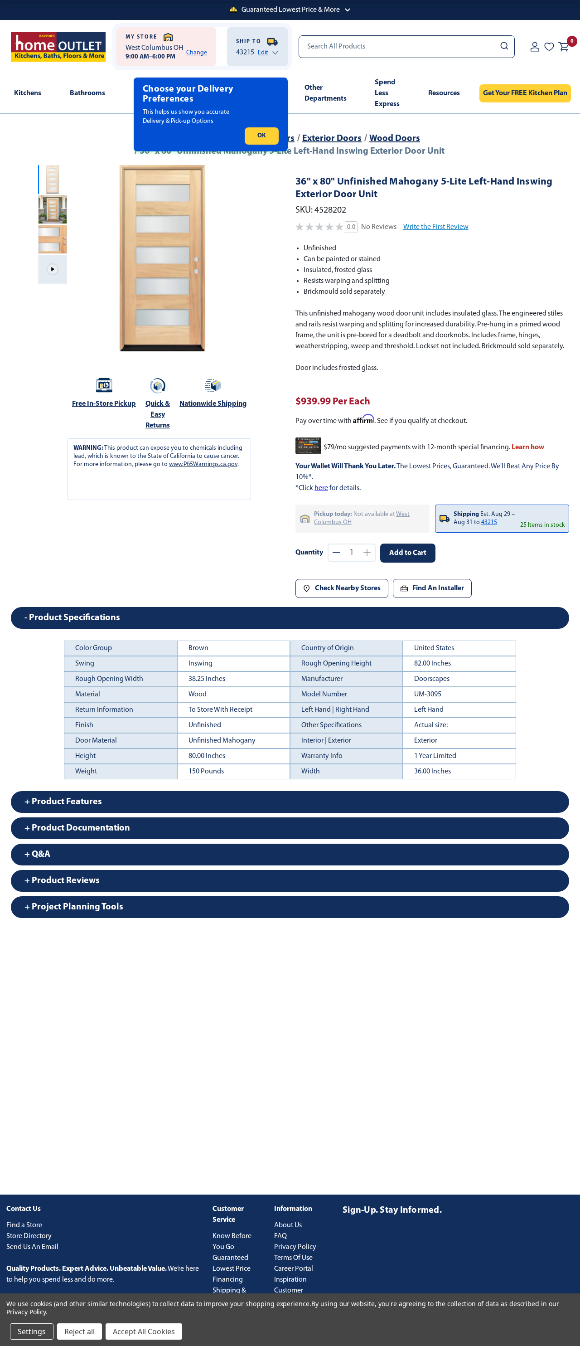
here (321, 488)
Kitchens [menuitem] (27, 93)
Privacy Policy (295, 1247)
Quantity (309, 552)
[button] (290, 10)
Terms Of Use (293, 1258)
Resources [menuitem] (444, 93)
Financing (228, 1279)
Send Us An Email (32, 1247)
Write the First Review (436, 227)
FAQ (280, 1236)
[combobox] (407, 46)
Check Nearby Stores (348, 588)
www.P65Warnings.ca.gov (203, 464)
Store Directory (29, 1236)
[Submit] (503, 47)
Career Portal (293, 1269)
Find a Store (24, 1225)
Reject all (79, 1331)
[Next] (243, 258)
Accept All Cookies (144, 1331)
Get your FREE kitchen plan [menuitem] (525, 93)
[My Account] (534, 46)
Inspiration (290, 1279)
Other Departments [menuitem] (325, 93)
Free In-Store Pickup (104, 404)
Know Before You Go (232, 1242)
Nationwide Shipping (212, 404)
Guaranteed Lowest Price (232, 1263)
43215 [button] (489, 522)
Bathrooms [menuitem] (87, 93)
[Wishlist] (549, 46)
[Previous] (81, 258)
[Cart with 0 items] (563, 46)
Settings (32, 1331)
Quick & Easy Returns (157, 414)
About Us (288, 1225)
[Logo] (58, 47)
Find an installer (438, 588)
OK (261, 135)
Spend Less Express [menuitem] (387, 93)
